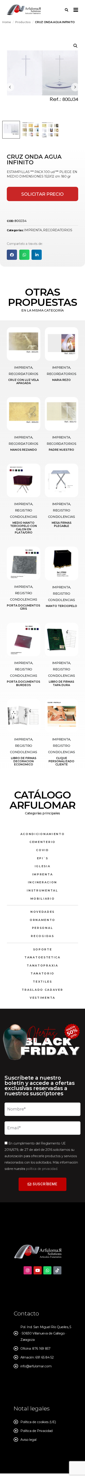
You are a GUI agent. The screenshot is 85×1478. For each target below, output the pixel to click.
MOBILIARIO (42, 898)
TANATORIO (42, 973)
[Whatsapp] (47, 1270)
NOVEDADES (42, 911)
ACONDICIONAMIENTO (42, 834)
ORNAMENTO (42, 920)
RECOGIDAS (42, 936)
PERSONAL (42, 928)
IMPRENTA (33, 230)
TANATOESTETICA (42, 957)
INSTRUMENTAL (42, 890)
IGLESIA (43, 866)
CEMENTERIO (42, 842)
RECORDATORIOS (57, 230)
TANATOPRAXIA (42, 965)
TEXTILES (42, 981)
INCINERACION (42, 882)
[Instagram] (28, 1270)
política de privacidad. (42, 1169)
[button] (75, 46)
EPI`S (42, 858)
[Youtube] (38, 1270)
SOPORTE (42, 949)
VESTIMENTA (42, 997)
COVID (42, 850)
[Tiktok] (57, 1270)
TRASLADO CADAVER (42, 989)
